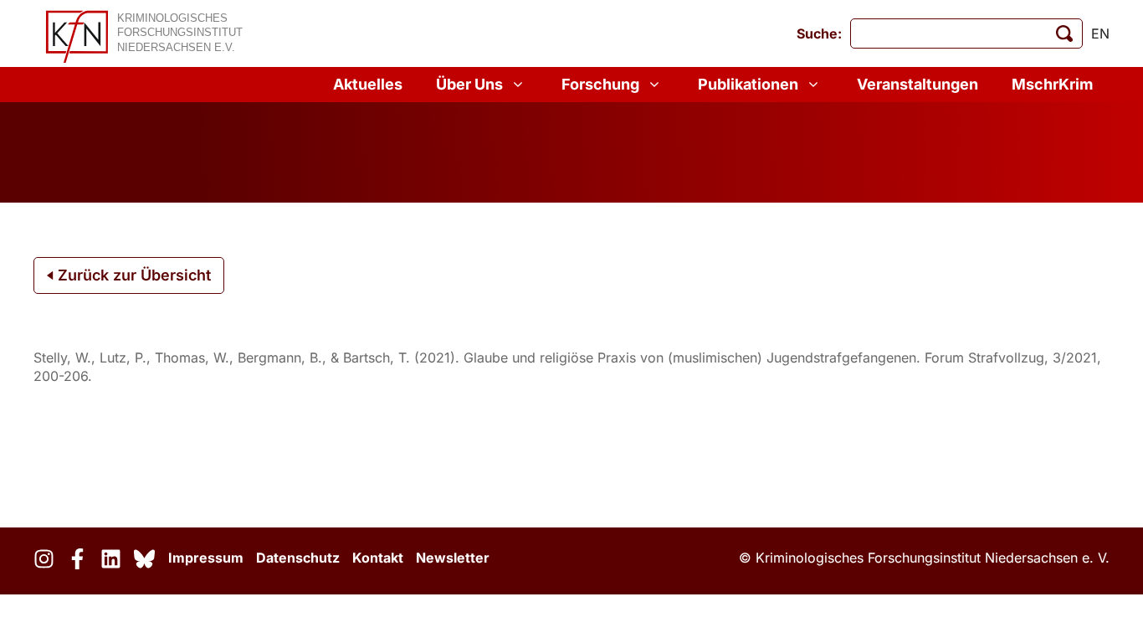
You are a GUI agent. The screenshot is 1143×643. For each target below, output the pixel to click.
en (1100, 33)
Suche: (819, 33)
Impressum (205, 557)
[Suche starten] (1064, 33)
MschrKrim (1052, 84)
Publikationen (748, 84)
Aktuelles (367, 84)
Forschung (600, 84)
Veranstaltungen (917, 84)
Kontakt (377, 557)
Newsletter (452, 557)
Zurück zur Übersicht (132, 275)
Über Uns (469, 84)
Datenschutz (298, 557)
